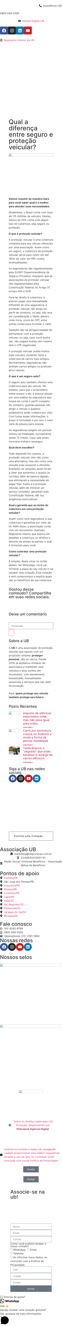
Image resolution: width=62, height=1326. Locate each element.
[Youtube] (28, 30)
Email (33, 1249)
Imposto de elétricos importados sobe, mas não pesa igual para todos (37, 718)
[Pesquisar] (11, 632)
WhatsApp (19, 1249)
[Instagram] (12, 30)
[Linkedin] (20, 30)
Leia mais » (28, 727)
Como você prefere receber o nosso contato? (28, 1244)
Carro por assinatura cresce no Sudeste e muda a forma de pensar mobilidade (37, 735)
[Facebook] (4, 30)
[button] (31, 836)
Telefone (18, 1253)
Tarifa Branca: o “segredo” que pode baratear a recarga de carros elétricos (38, 753)
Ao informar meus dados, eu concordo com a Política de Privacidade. (28, 1261)
